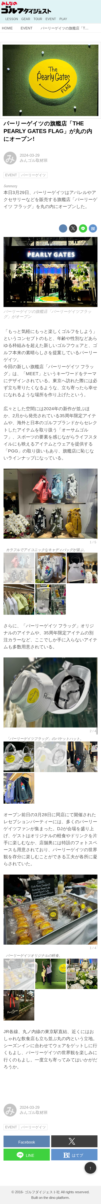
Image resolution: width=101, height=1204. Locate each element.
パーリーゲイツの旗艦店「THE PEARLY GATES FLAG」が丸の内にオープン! (48, 131)
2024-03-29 (29, 155)
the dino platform (56, 1198)
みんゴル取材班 (34, 160)
